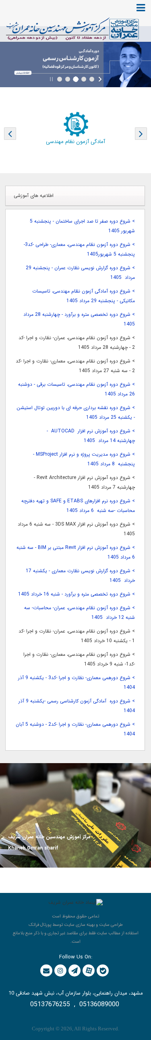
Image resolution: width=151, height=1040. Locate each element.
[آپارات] (88, 970)
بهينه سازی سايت (79, 924)
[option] (75, 129)
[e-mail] (46, 970)
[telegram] (74, 970)
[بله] (102, 971)
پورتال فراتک (40, 924)
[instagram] (60, 970)
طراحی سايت (111, 924)
